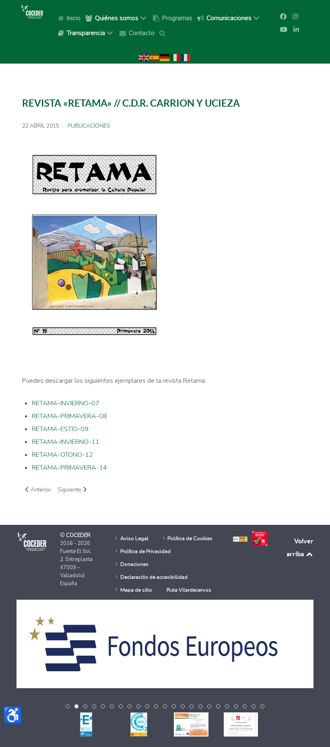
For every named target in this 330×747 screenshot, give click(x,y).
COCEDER (78, 535)
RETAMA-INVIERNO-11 (65, 441)
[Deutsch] (165, 57)
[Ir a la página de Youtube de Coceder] (283, 29)
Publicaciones (89, 126)
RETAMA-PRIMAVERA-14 (69, 467)
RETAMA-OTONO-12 (62, 454)
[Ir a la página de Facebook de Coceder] (283, 16)
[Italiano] (175, 57)
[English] (144, 57)
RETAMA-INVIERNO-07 (65, 403)
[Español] (154, 57)
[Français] (186, 57)
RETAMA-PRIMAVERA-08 (69, 416)
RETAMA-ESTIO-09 (60, 429)
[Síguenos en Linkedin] (296, 29)
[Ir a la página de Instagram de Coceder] (295, 16)
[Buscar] (163, 32)
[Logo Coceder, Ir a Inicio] (32, 11)
